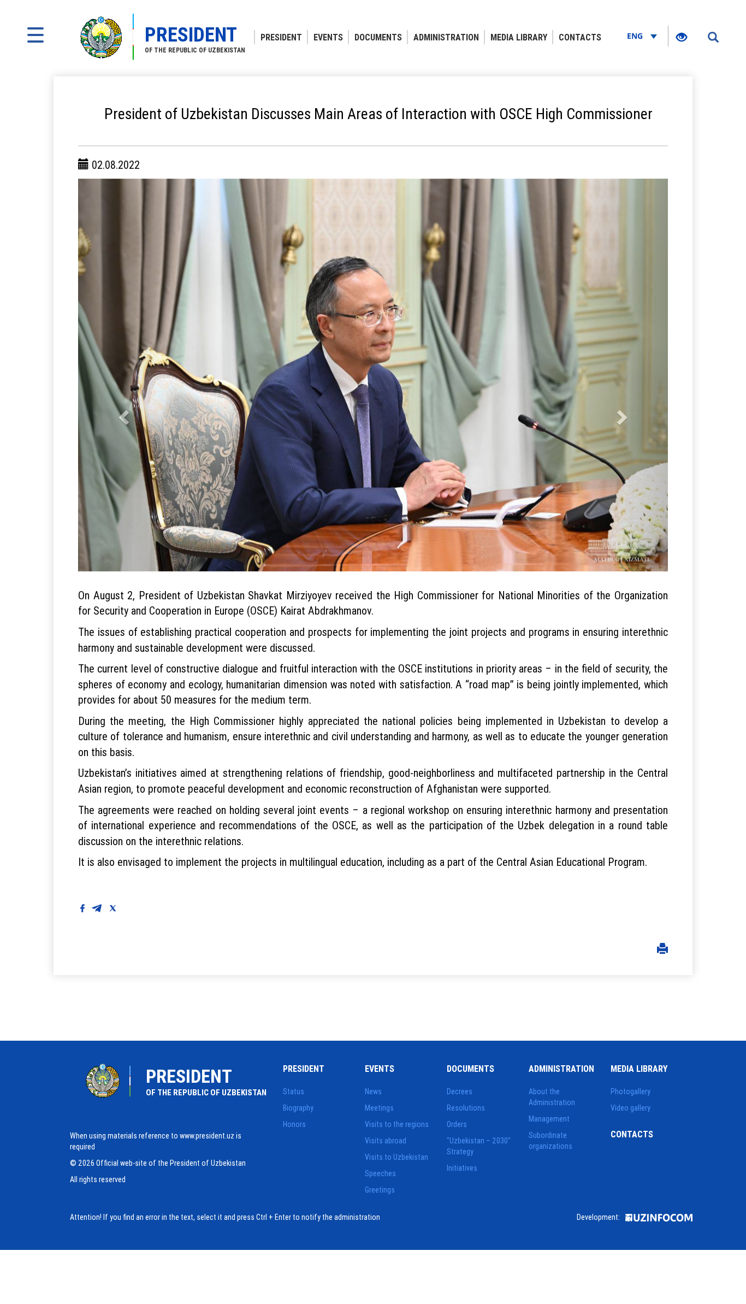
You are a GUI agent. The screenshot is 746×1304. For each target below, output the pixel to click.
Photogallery (630, 1091)
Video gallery (630, 1108)
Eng (636, 36)
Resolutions (466, 1108)
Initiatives (462, 1168)
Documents (378, 37)
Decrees (459, 1091)
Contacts (580, 37)
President (281, 37)
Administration (446, 37)
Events (328, 37)
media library (518, 37)
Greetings (380, 1190)
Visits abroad (385, 1141)
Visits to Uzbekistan (396, 1157)
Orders (457, 1124)
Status (293, 1091)
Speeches (380, 1173)
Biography (298, 1108)
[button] (122, 375)
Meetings (379, 1108)
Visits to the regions (397, 1124)
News (373, 1091)
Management (549, 1119)
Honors (294, 1124)
